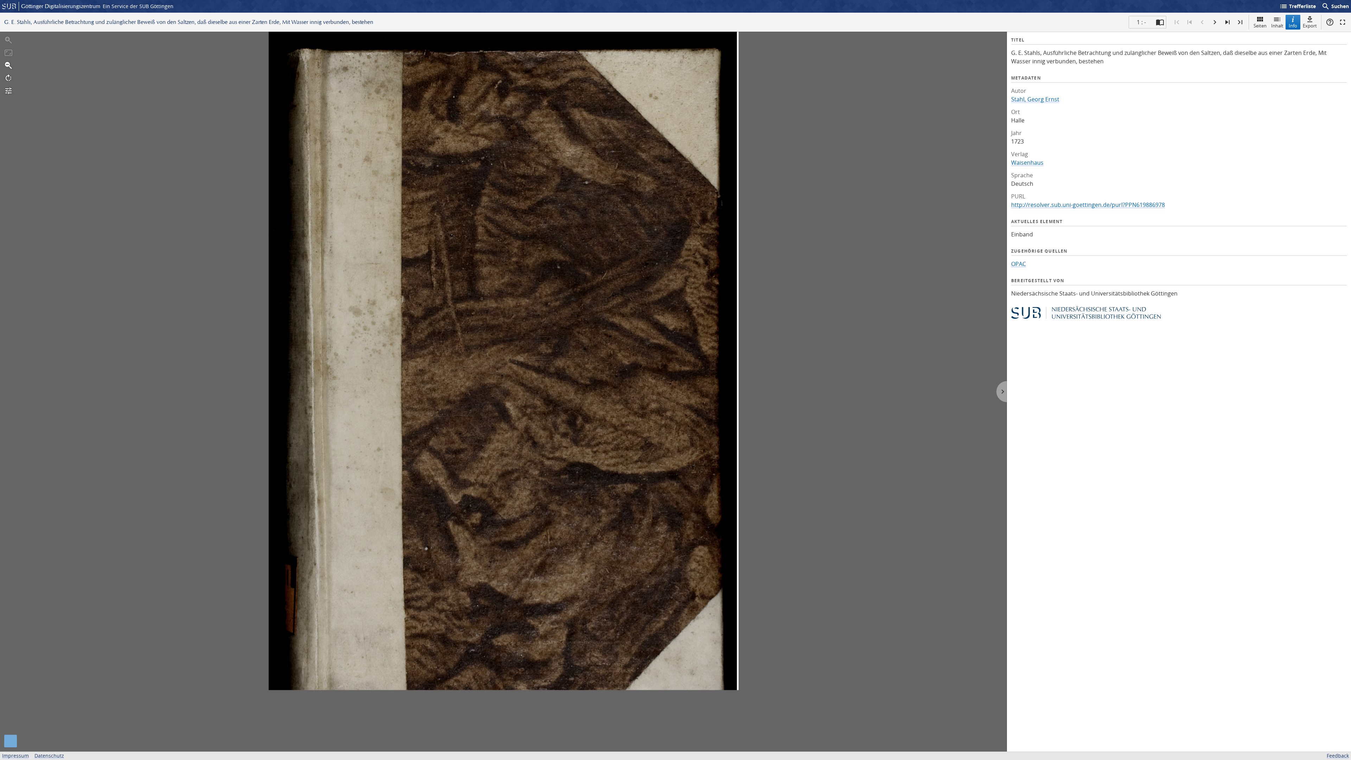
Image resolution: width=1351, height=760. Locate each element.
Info (1293, 26)
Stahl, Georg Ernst (1035, 99)
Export (1310, 26)
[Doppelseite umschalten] (1160, 22)
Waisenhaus (1027, 162)
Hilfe (1330, 22)
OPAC (1018, 264)
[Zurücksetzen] (8, 52)
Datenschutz (49, 755)
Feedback (1338, 755)
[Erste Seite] (1177, 22)
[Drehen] (8, 78)
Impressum (15, 755)
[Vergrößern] (8, 40)
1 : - (1141, 22)
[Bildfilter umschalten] (8, 90)
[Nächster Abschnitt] (1227, 22)
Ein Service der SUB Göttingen (138, 6)
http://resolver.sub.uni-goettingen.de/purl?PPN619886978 (1088, 205)
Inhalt (1277, 26)
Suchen (1335, 6)
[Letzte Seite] (1240, 22)
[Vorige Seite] (1202, 22)
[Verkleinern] (8, 65)
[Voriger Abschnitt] (1189, 22)
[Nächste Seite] (1215, 22)
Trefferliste (1297, 6)
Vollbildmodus (1342, 22)
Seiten (1260, 26)
